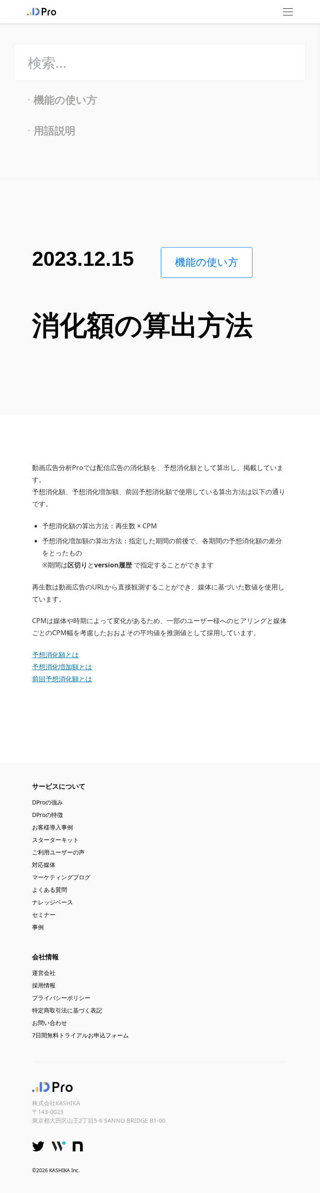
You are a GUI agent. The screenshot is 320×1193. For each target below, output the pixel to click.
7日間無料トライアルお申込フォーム (80, 1035)
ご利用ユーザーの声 (58, 852)
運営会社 (43, 973)
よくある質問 (49, 890)
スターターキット (55, 840)
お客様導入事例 (52, 827)
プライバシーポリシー (61, 998)
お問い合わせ (49, 1023)
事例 (38, 927)
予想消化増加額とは (62, 666)
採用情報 (43, 985)
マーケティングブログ (61, 877)
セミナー (43, 914)
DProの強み (47, 802)
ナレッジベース (52, 902)
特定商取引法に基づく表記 (67, 1010)
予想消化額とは (55, 654)
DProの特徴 (47, 815)
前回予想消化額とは (62, 678)
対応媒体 (43, 865)
